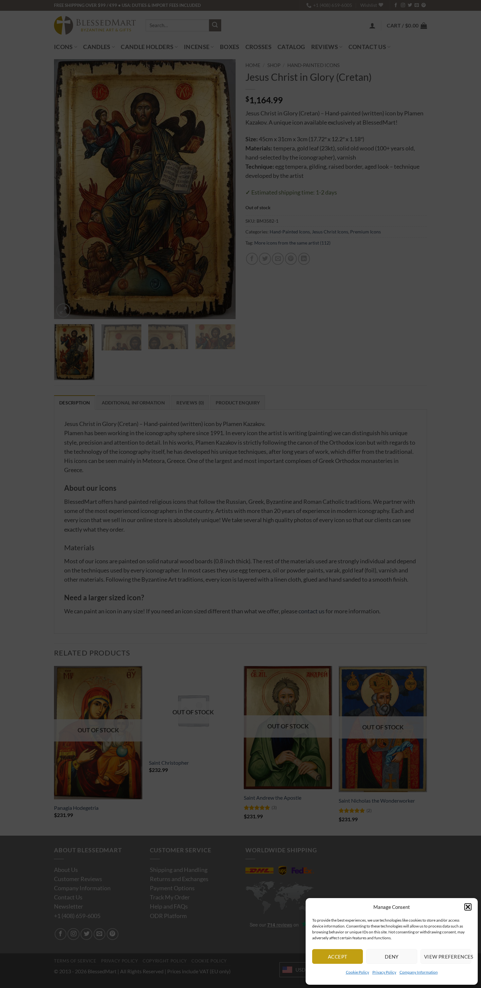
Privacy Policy (384, 972)
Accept (337, 957)
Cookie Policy (357, 972)
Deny (392, 957)
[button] (468, 907)
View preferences (447, 957)
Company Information (419, 972)
